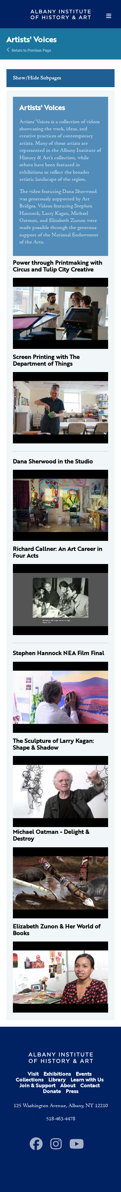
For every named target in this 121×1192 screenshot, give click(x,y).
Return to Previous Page (31, 49)
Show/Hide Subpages (37, 78)
